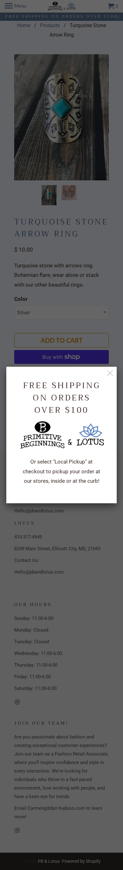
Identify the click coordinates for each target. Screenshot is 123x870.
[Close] (110, 373)
